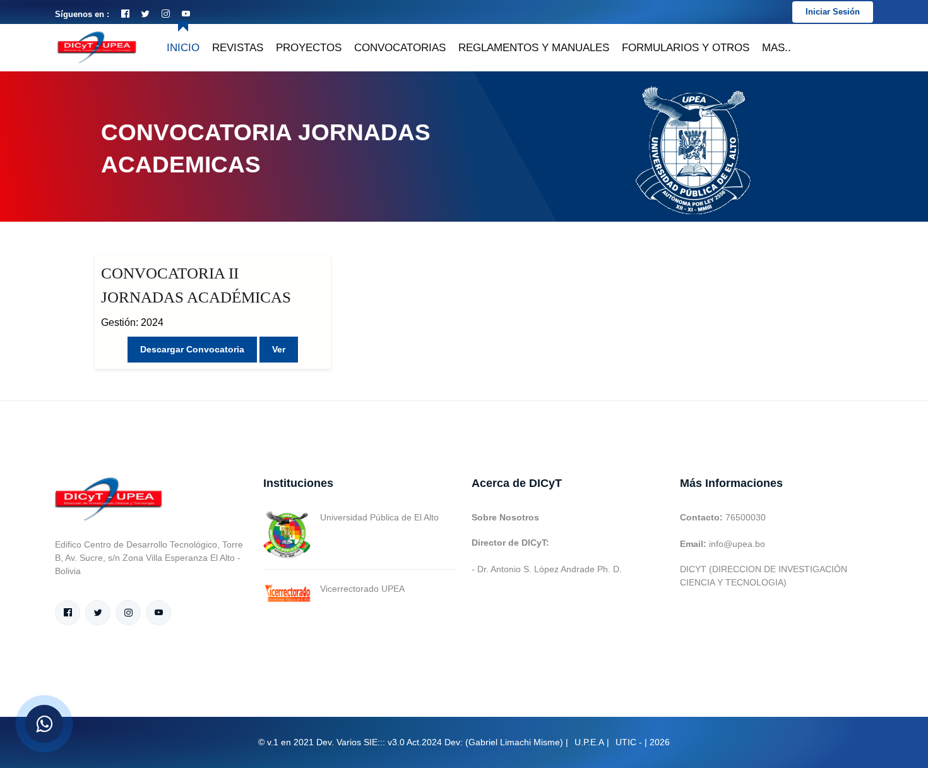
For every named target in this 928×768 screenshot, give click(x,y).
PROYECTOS (309, 48)
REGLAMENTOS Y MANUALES (533, 48)
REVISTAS (237, 48)
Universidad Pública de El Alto (379, 517)
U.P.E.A (589, 742)
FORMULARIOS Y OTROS (685, 48)
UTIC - (629, 742)
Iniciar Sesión (833, 11)
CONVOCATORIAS (400, 48)
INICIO (183, 48)
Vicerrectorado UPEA (362, 589)
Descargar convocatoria (192, 349)
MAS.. (776, 48)
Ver (278, 349)
